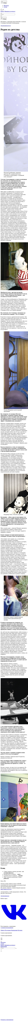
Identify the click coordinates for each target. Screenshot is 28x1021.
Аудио (5, 7)
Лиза (2, 25)
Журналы (6, 5)
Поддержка (8, 930)
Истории (20, 930)
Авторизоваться (5, 896)
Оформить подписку (9, 11)
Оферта (3, 930)
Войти (2, 11)
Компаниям (14, 930)
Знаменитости (7, 25)
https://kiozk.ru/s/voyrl (6, 889)
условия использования (7, 927)
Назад (4, 2)
